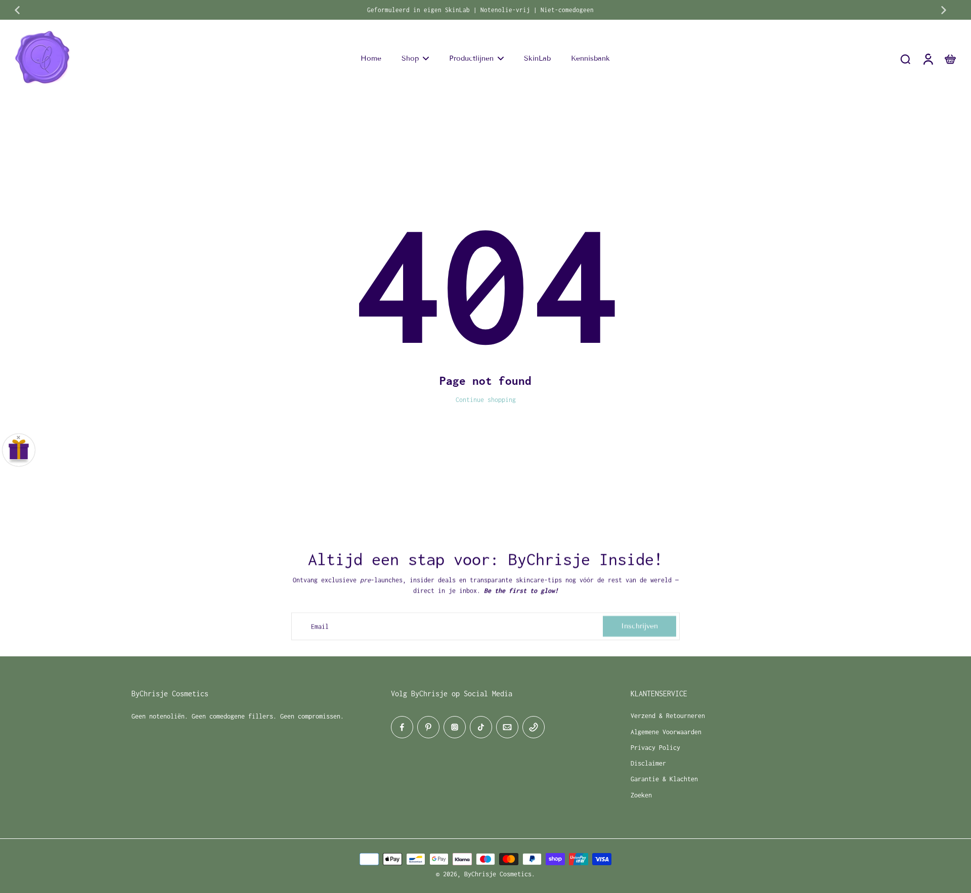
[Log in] (927, 59)
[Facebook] (402, 727)
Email (320, 626)
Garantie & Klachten (664, 779)
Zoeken (641, 795)
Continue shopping (486, 400)
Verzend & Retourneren (668, 716)
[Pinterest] (428, 727)
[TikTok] (481, 727)
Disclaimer (648, 763)
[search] (905, 59)
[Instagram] (455, 727)
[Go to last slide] (17, 10)
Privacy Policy (655, 747)
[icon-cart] (950, 59)
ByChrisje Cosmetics (498, 874)
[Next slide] (944, 10)
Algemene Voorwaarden (666, 732)
